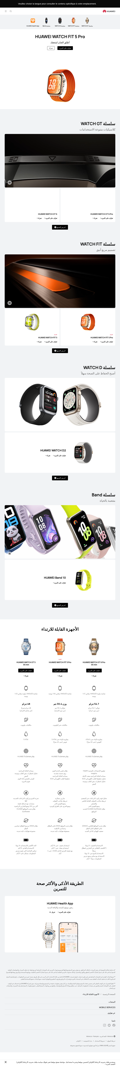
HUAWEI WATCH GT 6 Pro (101, 214)
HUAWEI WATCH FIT (60, 662)
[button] (11, 11)
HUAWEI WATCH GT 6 (47, 214)
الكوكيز (78, 1041)
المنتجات (112, 1002)
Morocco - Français (92, 1036)
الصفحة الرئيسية (109, 994)
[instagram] (104, 1025)
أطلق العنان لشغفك (60, 42)
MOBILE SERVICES (107, 1007)
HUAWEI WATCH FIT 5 (47, 337)
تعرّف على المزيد (65, 48)
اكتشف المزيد (110, 1064)
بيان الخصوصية (87, 1041)
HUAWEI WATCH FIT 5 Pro (60, 36)
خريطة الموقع (111, 1041)
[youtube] (109, 1025)
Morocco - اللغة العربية (106, 1036)
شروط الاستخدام (100, 1041)
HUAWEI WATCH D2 (53, 450)
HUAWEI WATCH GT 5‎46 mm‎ (26, 663)
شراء (51, 48)
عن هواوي (111, 1013)
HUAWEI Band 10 (55, 577)
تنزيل (53, 912)
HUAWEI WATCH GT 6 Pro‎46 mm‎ (94, 663)
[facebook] (113, 1025)
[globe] (114, 1036)
